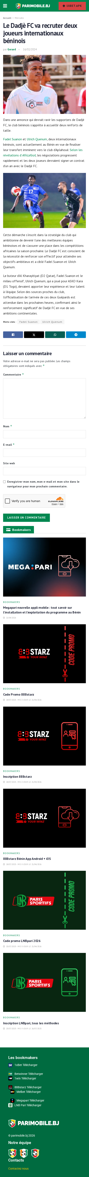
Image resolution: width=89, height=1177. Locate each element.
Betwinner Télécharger (28, 1073)
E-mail (9, 445)
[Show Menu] (5, 6)
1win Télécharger (25, 1078)
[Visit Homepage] (33, 6)
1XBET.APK (74, 6)
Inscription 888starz (17, 776)
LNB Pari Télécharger (27, 1105)
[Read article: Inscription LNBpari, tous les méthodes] (44, 982)
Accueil (7, 17)
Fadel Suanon (12, 139)
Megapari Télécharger (30, 1100)
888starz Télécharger (28, 1087)
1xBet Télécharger (25, 1065)
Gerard (11, 49)
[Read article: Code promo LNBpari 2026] (44, 900)
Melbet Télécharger (29, 1091)
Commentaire (13, 374)
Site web (9, 463)
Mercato (19, 17)
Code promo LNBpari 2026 (22, 941)
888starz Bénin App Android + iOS (27, 859)
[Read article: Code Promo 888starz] (44, 653)
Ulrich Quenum (37, 139)
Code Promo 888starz (19, 694)
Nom (7, 426)
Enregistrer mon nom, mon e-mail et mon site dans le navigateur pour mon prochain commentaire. (43, 484)
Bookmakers (11, 602)
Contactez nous (18, 1168)
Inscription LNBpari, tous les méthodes (31, 1023)
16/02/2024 (30, 49)
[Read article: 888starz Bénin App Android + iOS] (44, 818)
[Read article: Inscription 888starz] (44, 736)
